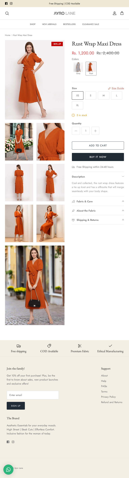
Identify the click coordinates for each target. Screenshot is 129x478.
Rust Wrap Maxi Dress (22, 35)
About (104, 375)
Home (7, 35)
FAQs (104, 386)
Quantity (76, 123)
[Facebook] (6, 3)
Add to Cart (98, 145)
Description (78, 177)
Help (103, 381)
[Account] (114, 13)
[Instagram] (11, 3)
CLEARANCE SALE (90, 24)
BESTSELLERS (69, 24)
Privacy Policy (108, 397)
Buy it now (98, 157)
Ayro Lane (18, 468)
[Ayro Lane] (64, 13)
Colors (75, 59)
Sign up (15, 405)
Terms (104, 391)
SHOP (32, 24)
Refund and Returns (111, 402)
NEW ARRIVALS (49, 24)
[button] (78, 69)
